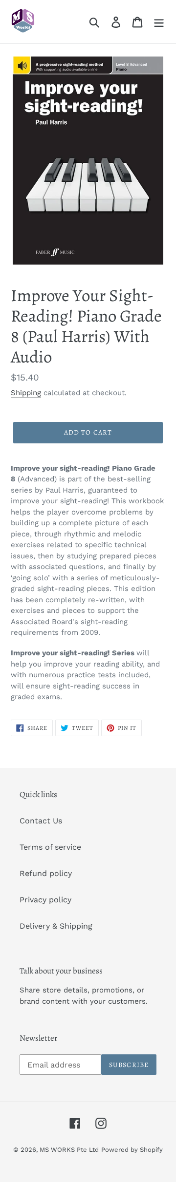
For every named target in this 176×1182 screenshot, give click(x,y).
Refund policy (46, 873)
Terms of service (50, 847)
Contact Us (41, 820)
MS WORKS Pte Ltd (69, 1149)
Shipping (26, 392)
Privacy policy (45, 899)
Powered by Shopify (132, 1149)
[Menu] (159, 22)
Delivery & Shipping (56, 926)
